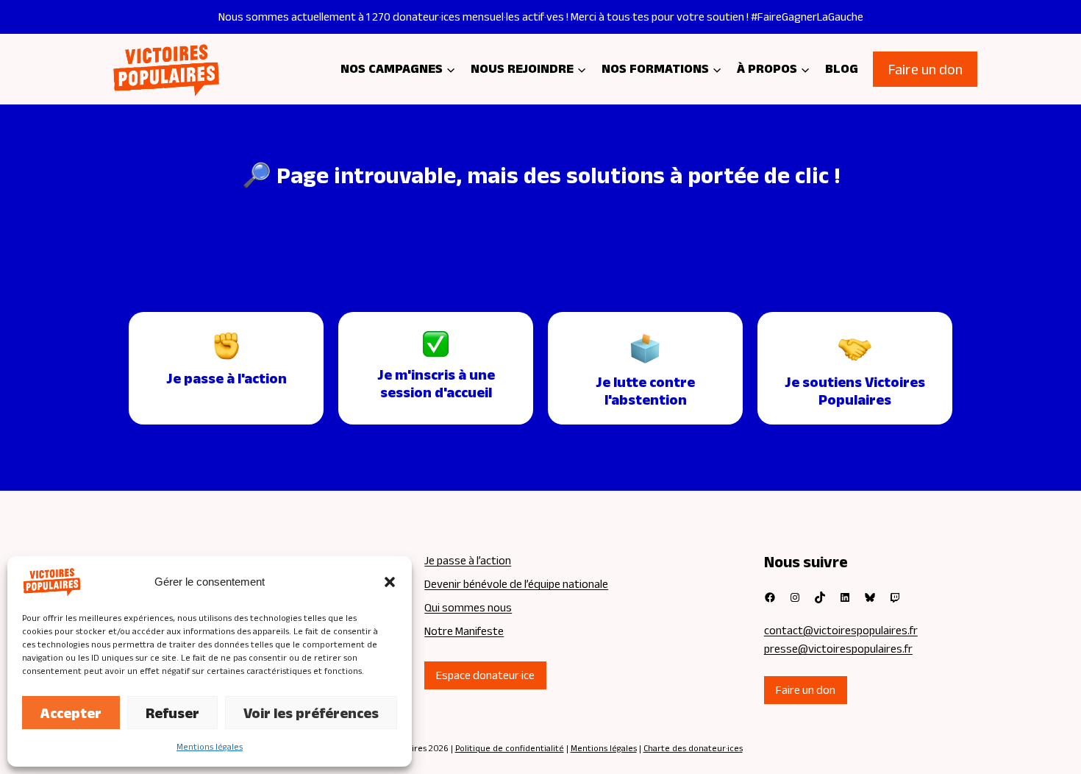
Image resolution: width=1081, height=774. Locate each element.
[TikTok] (820, 597)
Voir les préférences (311, 713)
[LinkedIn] (845, 597)
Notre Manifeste (464, 631)
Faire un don (925, 69)
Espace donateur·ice (485, 675)
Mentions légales (209, 746)
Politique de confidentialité (509, 748)
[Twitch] (895, 597)
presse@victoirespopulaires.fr (838, 648)
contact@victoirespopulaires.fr (841, 630)
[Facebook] (770, 597)
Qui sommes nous (468, 607)
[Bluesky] (870, 597)
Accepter (70, 713)
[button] (389, 582)
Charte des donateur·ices (693, 748)
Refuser (172, 713)
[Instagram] (795, 597)
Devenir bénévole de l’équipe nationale (516, 584)
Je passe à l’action (467, 560)
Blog (841, 68)
